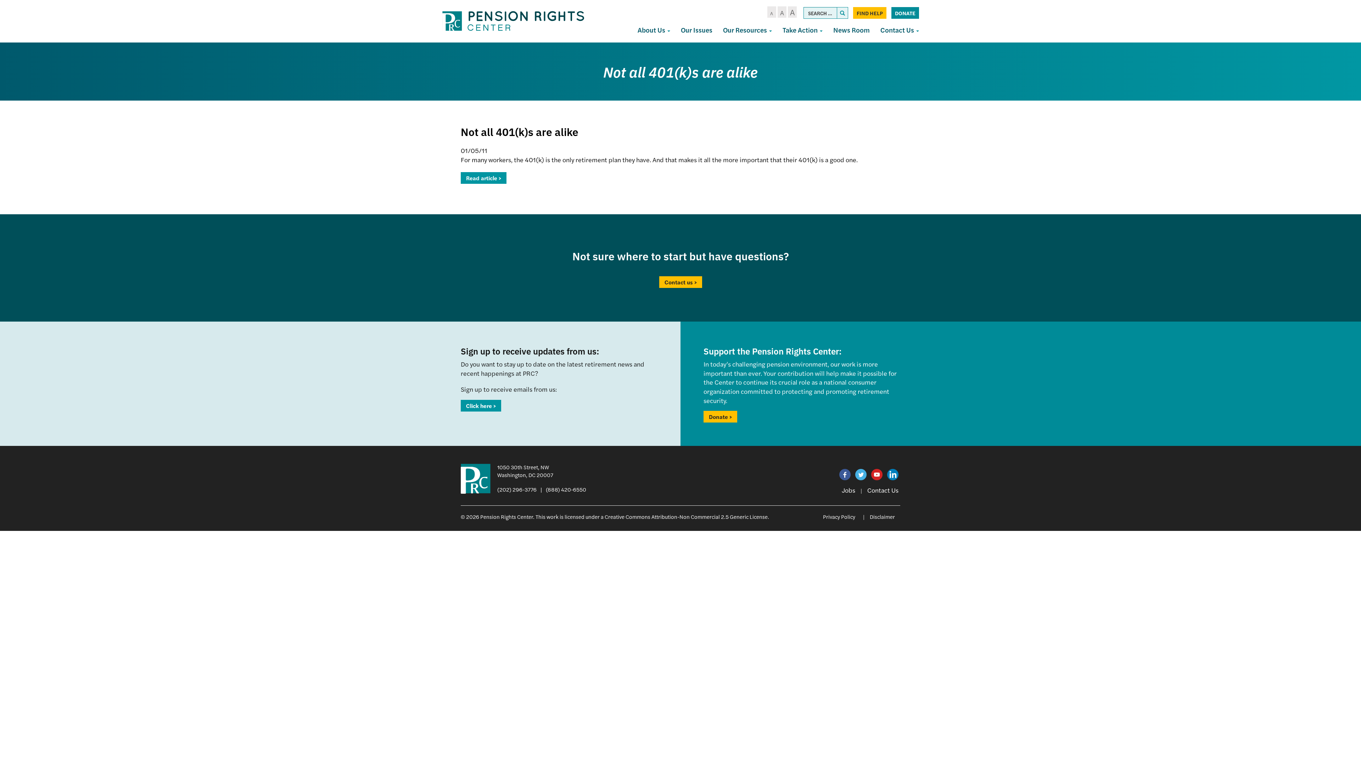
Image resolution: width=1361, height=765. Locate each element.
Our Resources (745, 30)
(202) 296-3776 (517, 489)
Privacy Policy (839, 516)
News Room (851, 30)
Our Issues (696, 30)
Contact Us (897, 30)
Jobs (848, 490)
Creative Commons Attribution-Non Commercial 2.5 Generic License (686, 516)
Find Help (870, 13)
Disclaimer (882, 516)
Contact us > (681, 282)
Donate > (720, 417)
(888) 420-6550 (566, 489)
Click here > (481, 406)
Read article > (483, 178)
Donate (905, 13)
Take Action (801, 30)
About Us (652, 30)
